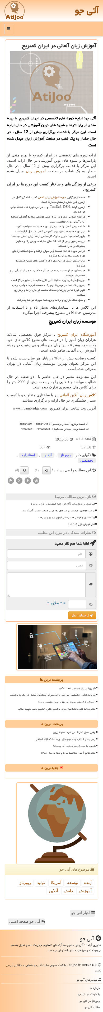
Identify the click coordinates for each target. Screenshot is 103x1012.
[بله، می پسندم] (46, 470)
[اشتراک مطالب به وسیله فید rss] (11, 480)
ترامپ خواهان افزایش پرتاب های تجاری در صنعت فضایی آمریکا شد (58, 510)
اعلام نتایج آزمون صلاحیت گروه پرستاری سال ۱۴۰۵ (68, 753)
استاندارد (28, 455)
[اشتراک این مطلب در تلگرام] (36, 480)
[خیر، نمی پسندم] (24, 470)
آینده (88, 882)
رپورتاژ (65, 455)
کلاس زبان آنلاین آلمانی (78, 395)
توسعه (72, 882)
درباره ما (95, 988)
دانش (68, 890)
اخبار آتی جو (81, 913)
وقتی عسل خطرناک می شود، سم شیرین (74, 732)
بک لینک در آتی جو (89, 994)
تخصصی (86, 460)
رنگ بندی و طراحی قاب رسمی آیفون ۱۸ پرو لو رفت (67, 517)
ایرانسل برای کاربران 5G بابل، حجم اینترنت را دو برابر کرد (63, 503)
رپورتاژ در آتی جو (89, 1001)
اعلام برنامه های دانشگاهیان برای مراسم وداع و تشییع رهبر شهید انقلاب (57, 709)
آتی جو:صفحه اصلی (25, 922)
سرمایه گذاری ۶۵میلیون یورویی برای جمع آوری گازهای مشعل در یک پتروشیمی (53, 695)
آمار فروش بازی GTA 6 (81, 524)
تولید (41, 882)
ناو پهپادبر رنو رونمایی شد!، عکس (77, 688)
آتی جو (87, 10)
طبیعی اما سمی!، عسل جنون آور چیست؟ (74, 746)
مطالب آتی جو (92, 1007)
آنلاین (48, 455)
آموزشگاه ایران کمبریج (77, 335)
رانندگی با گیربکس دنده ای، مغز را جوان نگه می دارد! (67, 702)
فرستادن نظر (80, 615)
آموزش (85, 890)
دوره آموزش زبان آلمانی (52, 197)
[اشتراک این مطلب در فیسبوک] (27, 480)
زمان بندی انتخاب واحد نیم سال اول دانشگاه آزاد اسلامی (66, 739)
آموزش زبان (36, 171)
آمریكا (56, 882)
